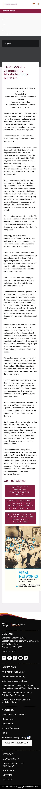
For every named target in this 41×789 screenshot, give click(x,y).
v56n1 (4, 31)
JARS (3, 25)
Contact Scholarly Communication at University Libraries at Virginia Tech (20, 504)
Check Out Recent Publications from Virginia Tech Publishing (20, 518)
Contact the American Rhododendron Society (20, 491)
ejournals (5, 19)
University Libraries (8, 10)
